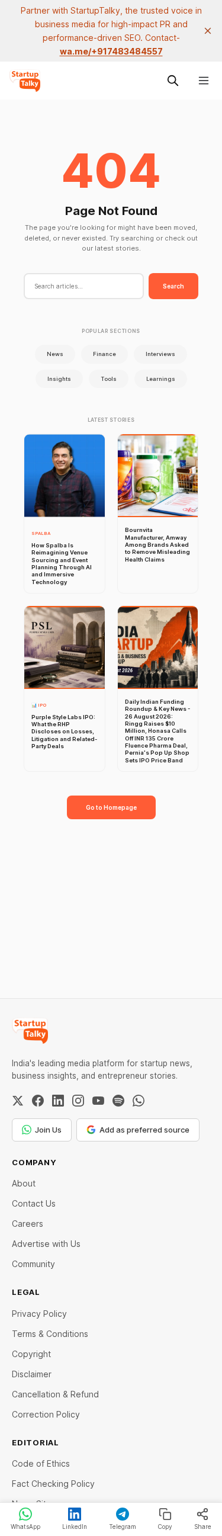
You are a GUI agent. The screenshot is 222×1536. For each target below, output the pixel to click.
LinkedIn (74, 1526)
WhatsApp (25, 1526)
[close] (207, 30)
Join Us (48, 1129)
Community (33, 1264)
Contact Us (34, 1203)
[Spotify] (118, 1101)
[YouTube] (98, 1101)
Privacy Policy (39, 1314)
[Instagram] (78, 1101)
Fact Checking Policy (53, 1484)
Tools (109, 379)
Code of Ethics (41, 1463)
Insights (59, 379)
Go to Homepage (111, 807)
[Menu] (204, 81)
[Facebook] (38, 1101)
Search (173, 286)
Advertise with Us (46, 1244)
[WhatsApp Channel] (138, 1101)
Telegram (122, 1526)
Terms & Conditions (50, 1334)
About (24, 1183)
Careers (27, 1223)
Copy (164, 1526)
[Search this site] (173, 81)
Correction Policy (46, 1414)
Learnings (160, 379)
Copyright (31, 1354)
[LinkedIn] (58, 1101)
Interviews (160, 354)
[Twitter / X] (18, 1101)
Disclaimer (32, 1374)
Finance (104, 354)
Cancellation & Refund (55, 1394)
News (55, 354)
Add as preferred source (144, 1129)
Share (202, 1526)
